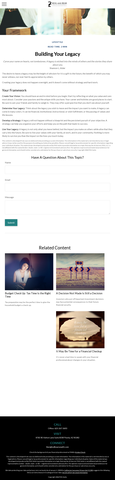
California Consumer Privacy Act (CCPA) (78, 470)
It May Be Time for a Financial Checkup (79, 351)
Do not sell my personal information (75, 472)
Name (8, 162)
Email (7, 179)
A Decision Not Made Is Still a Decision (79, 293)
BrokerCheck (80, 452)
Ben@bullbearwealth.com (57, 447)
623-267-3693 (61, 428)
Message (9, 197)
